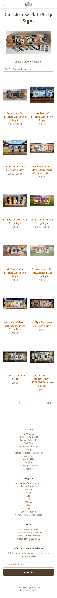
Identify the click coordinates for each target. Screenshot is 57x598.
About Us (28, 456)
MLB (28, 496)
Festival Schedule (28, 440)
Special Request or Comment (28, 453)
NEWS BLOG (28, 434)
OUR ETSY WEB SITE (28, 437)
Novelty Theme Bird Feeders (28, 515)
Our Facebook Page (28, 446)
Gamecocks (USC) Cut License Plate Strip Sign (42, 273)
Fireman (29, 489)
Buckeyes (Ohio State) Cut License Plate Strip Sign (42, 170)
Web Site (28, 443)
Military (28, 502)
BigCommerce (34, 587)
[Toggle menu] (4, 4)
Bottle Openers (28, 486)
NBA (28, 505)
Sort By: (8, 69)
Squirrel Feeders (28, 512)
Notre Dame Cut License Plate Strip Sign (42, 117)
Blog (28, 449)
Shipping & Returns (28, 465)
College (28, 492)
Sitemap (28, 469)
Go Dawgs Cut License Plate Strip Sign (15, 273)
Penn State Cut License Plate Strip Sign (15, 117)
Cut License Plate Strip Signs (28, 483)
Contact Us (28, 459)
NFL (28, 499)
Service (28, 462)
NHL (28, 508)
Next (49, 403)
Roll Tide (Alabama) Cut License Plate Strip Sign (15, 326)
